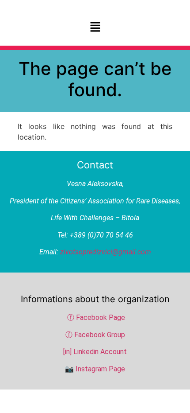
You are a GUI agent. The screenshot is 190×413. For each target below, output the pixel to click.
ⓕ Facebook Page (96, 317)
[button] (95, 27)
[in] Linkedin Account (95, 351)
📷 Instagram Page (95, 369)
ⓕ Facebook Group (95, 335)
